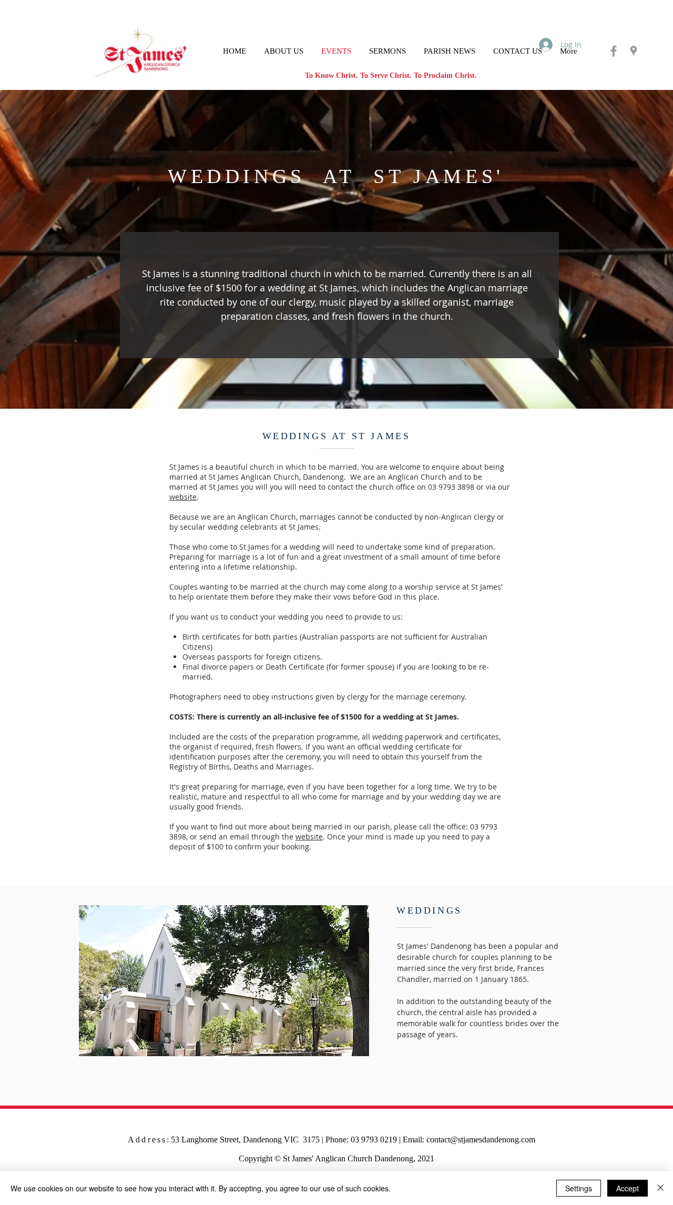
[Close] (660, 1188)
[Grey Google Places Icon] (633, 51)
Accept (627, 1188)
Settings (578, 1188)
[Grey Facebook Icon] (613, 51)
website (183, 497)
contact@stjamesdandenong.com (480, 1139)
